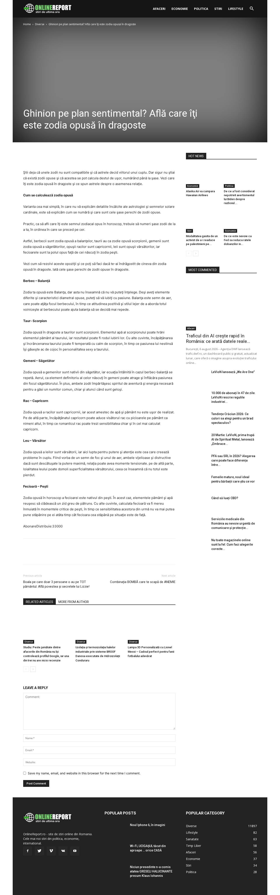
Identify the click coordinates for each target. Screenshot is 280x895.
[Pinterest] (47, 157)
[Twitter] (37, 157)
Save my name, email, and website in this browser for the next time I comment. (84, 773)
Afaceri (159, 9)
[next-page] (33, 669)
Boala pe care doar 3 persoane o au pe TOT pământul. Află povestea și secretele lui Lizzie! (56, 584)
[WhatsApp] (57, 157)
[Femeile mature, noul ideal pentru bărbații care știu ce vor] (197, 482)
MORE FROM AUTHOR (73, 602)
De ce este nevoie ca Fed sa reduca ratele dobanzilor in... (238, 240)
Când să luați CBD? (224, 498)
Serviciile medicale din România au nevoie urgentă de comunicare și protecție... (233, 523)
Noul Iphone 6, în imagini (147, 825)
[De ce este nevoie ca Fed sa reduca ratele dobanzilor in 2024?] (240, 221)
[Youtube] (74, 851)
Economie (180, 9)
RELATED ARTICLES (39, 602)
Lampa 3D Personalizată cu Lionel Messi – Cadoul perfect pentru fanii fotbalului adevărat (151, 652)
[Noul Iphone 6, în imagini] (115, 830)
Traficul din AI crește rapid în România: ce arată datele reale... (218, 338)
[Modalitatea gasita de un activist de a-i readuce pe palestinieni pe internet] (202, 221)
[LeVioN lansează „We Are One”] (197, 377)
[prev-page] (26, 669)
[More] (68, 157)
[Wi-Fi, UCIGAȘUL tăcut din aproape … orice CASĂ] (115, 851)
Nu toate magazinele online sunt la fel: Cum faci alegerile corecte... (232, 544)
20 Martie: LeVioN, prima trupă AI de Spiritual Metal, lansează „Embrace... (232, 439)
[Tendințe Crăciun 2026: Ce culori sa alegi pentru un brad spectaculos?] (197, 419)
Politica (201, 9)
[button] (251, 9)
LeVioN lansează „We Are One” (233, 372)
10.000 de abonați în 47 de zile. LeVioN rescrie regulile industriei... (233, 397)
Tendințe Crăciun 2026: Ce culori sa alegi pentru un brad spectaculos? (232, 418)
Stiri (218, 9)
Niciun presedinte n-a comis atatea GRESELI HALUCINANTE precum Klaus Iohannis (151, 871)
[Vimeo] (51, 851)
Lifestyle (235, 9)
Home (27, 24)
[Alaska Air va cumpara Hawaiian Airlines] (202, 176)
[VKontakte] (63, 851)
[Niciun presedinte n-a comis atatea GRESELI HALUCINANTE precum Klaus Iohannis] (115, 872)
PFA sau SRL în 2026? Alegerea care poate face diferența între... (233, 460)
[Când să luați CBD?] (197, 503)
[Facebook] (27, 157)
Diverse (39, 24)
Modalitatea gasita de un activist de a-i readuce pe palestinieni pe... (202, 240)
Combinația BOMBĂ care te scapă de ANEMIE (142, 582)
